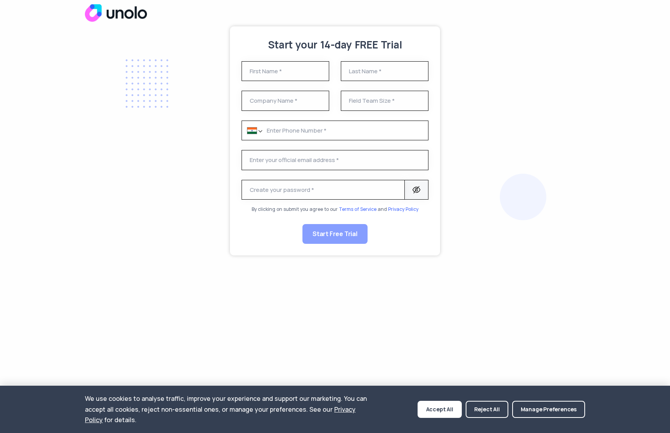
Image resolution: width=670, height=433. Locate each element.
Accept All (439, 409)
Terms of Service (357, 209)
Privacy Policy (403, 209)
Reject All (487, 409)
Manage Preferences (549, 409)
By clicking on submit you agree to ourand (335, 209)
